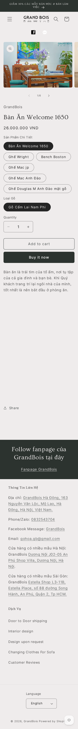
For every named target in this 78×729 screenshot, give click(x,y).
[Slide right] (48, 95)
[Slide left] (29, 95)
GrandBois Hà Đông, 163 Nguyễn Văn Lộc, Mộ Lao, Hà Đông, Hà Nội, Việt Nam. (38, 503)
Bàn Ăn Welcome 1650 (28, 146)
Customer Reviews (24, 662)
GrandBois (55, 529)
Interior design (20, 631)
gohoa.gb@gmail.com (40, 538)
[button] (9, 19)
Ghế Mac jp (19, 167)
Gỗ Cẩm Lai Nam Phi (27, 207)
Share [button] (14, 408)
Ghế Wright (19, 157)
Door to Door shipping (27, 621)
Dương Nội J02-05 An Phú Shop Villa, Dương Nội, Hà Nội (38, 560)
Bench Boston (53, 157)
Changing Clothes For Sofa (31, 652)
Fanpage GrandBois (39, 469)
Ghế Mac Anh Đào (25, 178)
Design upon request (26, 642)
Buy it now (39, 257)
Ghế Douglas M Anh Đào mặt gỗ (38, 189)
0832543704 (43, 519)
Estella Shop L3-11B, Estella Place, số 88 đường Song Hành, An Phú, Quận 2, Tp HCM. (38, 588)
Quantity (10, 217)
